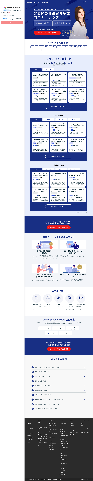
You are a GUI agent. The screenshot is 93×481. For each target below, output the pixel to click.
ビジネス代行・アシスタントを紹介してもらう (42, 444)
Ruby (46, 46)
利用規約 (5, 18)
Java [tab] (35, 119)
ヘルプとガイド (52, 445)
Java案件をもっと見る (57, 156)
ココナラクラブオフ (74, 432)
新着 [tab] (36, 69)
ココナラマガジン (84, 430)
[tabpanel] (58, 91)
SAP (75, 46)
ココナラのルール (73, 427)
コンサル (66, 49)
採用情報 (82, 425)
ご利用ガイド (72, 425)
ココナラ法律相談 (31, 444)
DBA (71, 46)
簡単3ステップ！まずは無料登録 (58, 227)
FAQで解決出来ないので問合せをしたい (46, 409)
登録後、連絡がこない (41, 381)
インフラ (72, 49)
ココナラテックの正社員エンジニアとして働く (73, 2)
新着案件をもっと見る (57, 107)
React (51, 49)
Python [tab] (61, 119)
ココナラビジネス (31, 428)
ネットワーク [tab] (74, 169)
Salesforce (65, 46)
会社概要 (82, 423)
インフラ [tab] (61, 169)
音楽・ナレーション (63, 439)
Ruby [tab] (74, 119)
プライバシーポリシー (12, 18)
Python (41, 46)
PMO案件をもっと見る (57, 206)
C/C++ (85, 46)
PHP (37, 46)
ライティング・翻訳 (63, 441)
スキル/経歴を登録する (53, 441)
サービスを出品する (53, 423)
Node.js (56, 49)
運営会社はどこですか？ (42, 372)
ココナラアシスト (31, 439)
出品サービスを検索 (42, 425)
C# (50, 46)
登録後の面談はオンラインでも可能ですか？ (47, 404)
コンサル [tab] (48, 169)
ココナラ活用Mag (84, 427)
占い (60, 451)
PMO (61, 49)
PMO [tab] (36, 169)
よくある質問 (72, 423)
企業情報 (30, 479)
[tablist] (42, 69)
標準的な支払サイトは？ (42, 390)
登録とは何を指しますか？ (42, 376)
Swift (54, 46)
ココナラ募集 (30, 430)
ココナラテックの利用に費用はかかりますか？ (48, 367)
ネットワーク (79, 49)
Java (32, 46)
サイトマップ (62, 474)
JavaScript (37, 49)
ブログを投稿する (52, 443)
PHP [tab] (48, 119)
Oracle (79, 46)
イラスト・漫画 (63, 423)
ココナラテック (30, 437)
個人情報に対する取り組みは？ (44, 385)
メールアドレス (4, 12)
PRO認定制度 (51, 449)
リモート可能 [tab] (48, 69)
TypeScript (44, 49)
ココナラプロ (30, 433)
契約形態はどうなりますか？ (43, 395)
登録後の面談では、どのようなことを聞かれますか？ (50, 399)
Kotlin (59, 46)
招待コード (72, 434)
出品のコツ (51, 447)
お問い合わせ (72, 430)
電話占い (61, 453)
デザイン (61, 425)
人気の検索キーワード (56, 479)
